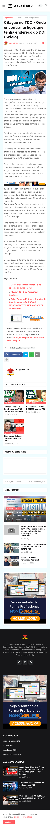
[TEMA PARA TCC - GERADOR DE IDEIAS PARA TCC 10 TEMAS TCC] (11, 548)
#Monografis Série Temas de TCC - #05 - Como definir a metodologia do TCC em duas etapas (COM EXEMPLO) (33, 531)
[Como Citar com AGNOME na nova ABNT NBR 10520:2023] (10, 800)
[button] (3, 6)
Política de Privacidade (22, 817)
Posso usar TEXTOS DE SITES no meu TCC (36, 408)
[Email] (37, 354)
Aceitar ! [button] (8, 822)
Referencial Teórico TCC (13, 754)
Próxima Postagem (37, 481)
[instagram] (25, 662)
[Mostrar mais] (6, 359)
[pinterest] (30, 662)
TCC (33, 348)
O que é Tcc (22, 369)
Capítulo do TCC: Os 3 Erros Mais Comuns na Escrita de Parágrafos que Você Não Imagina (31, 770)
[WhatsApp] (31, 354)
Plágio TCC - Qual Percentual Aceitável (30, 558)
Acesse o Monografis (11, 741)
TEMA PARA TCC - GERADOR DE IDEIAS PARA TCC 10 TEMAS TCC (33, 546)
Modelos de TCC (10, 750)
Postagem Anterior (13, 481)
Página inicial (9, 18)
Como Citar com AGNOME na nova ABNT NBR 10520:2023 (32, 797)
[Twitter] (25, 354)
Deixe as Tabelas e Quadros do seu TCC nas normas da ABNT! (13, 409)
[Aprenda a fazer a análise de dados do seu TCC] (10, 787)
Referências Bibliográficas (28, 18)
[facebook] (19, 662)
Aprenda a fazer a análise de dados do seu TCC (31, 784)
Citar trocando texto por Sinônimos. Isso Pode (13, 438)
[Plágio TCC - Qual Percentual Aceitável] (11, 561)
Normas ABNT (8, 745)
